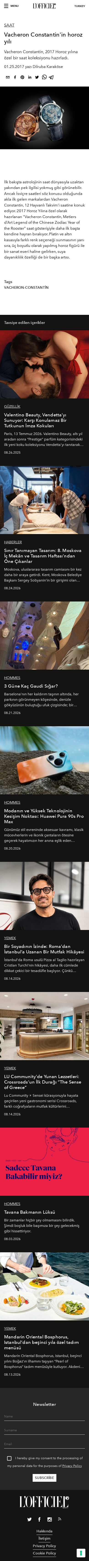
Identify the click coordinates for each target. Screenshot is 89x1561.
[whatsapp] (44, 78)
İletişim (44, 1538)
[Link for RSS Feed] (59, 1520)
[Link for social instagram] (49, 1520)
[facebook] (15, 78)
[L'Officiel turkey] (44, 6)
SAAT (9, 25)
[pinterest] (22, 78)
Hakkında (44, 1531)
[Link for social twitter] (29, 1520)
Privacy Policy (72, 1466)
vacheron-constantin (26, 288)
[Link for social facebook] (39, 1520)
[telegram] (51, 78)
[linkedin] (29, 78)
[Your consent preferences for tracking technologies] (81, 1553)
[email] (7, 78)
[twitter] (37, 78)
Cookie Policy (44, 1553)
